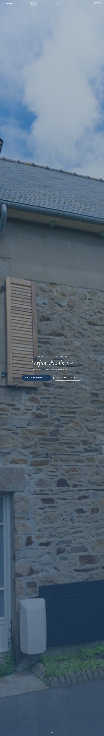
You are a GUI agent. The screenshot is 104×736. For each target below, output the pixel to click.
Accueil (33, 4)
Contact (81, 4)
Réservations (70, 4)
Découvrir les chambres (68, 378)
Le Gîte (51, 4)
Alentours (59, 4)
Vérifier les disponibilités (37, 377)
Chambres (42, 4)
